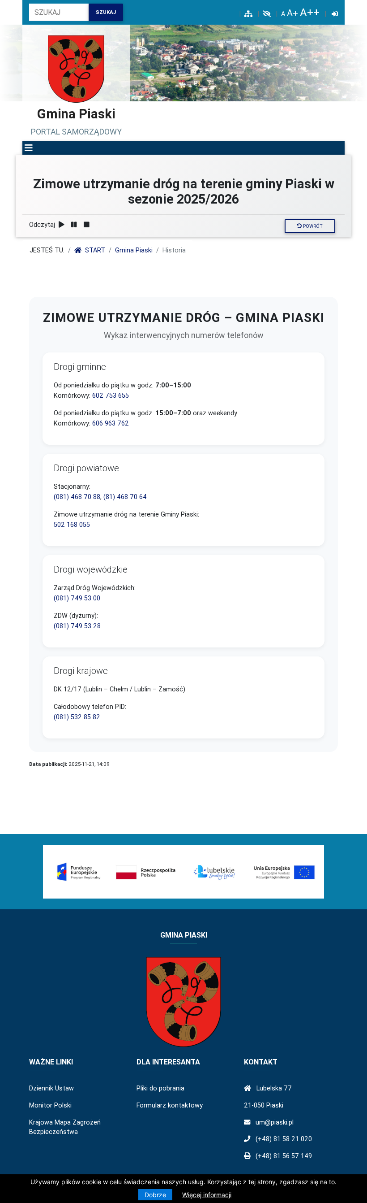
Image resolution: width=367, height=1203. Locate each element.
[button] (28, 148)
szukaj (106, 12)
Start (95, 250)
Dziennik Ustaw (51, 1088)
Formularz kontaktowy (170, 1105)
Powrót (312, 226)
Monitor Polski (50, 1105)
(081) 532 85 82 (77, 717)
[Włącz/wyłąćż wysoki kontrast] (267, 14)
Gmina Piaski (134, 250)
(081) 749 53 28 (77, 626)
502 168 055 (72, 525)
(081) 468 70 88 (77, 497)
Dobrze (155, 1195)
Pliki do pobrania (160, 1088)
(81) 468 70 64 (125, 497)
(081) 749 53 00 (77, 598)
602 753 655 (110, 395)
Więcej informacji (206, 1195)
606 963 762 (110, 423)
